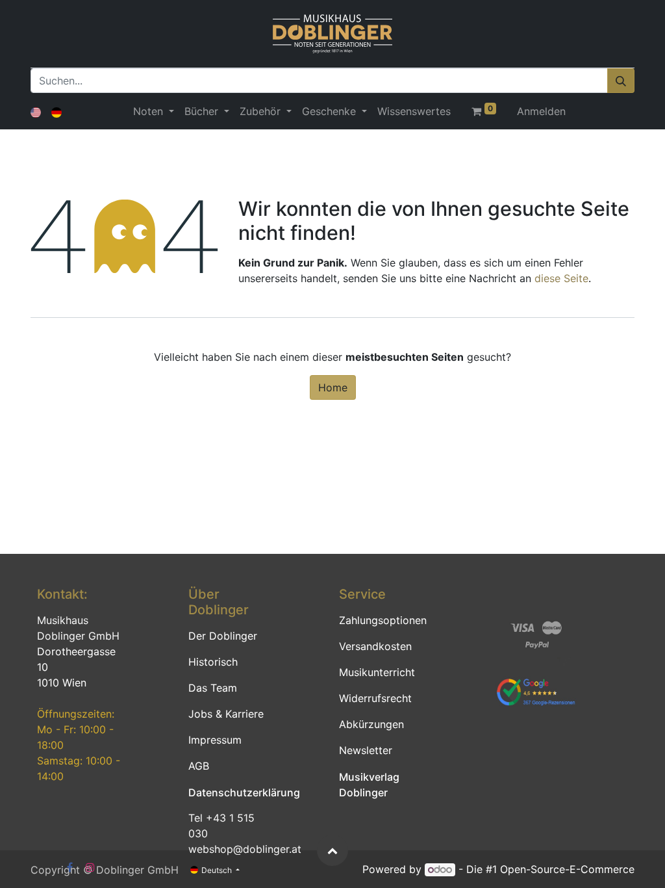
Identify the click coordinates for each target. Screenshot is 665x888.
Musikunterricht (377, 672)
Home (332, 387)
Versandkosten (375, 646)
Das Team (212, 687)
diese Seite (561, 278)
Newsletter (365, 750)
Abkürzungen (371, 724)
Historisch (213, 661)
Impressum (215, 739)
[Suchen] (620, 80)
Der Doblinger (222, 635)
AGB (198, 765)
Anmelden (541, 111)
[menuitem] (414, 111)
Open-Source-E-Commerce (567, 869)
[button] (332, 850)
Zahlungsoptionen (383, 620)
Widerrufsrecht (375, 698)
